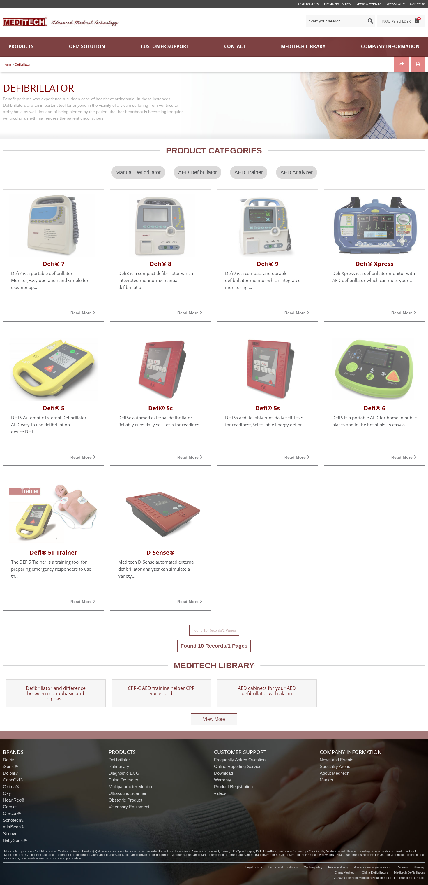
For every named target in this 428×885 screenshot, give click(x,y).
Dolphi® (10, 773)
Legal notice (253, 867)
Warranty (222, 779)
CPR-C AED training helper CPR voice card (161, 691)
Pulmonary (119, 766)
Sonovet (11, 833)
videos (220, 793)
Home (7, 64)
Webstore (396, 4)
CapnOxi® (13, 779)
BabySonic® (15, 840)
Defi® (8, 759)
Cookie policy (313, 867)
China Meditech (345, 872)
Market (326, 779)
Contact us (308, 4)
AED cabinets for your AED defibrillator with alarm (267, 691)
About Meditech (334, 773)
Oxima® (11, 786)
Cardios (10, 806)
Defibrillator (23, 64)
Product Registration (233, 786)
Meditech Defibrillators (409, 872)
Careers (417, 4)
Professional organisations (372, 867)
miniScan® (13, 826)
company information (351, 752)
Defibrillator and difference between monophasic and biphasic (56, 693)
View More (214, 719)
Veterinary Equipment (129, 806)
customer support (240, 752)
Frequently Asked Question (240, 759)
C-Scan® (12, 813)
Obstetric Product (125, 800)
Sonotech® (13, 820)
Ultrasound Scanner (127, 793)
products (122, 752)
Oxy (7, 793)
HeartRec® (13, 800)
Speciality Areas (335, 766)
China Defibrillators (375, 872)
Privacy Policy (338, 867)
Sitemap (419, 867)
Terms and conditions (283, 867)
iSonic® (10, 766)
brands (13, 752)
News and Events (336, 759)
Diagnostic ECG (124, 773)
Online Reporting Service (237, 766)
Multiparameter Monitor (131, 786)
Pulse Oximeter (123, 779)
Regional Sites (337, 4)
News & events (368, 4)
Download (223, 773)
